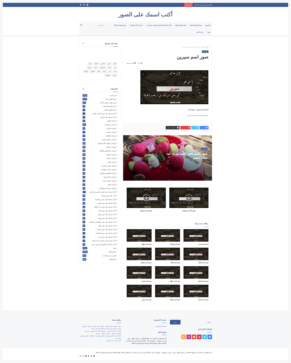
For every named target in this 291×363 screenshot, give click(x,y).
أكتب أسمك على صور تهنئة (107, 218)
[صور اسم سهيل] (139, 235)
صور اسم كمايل (203, 262)
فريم (104, 71)
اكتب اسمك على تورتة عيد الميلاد (105, 207)
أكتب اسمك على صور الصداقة (106, 233)
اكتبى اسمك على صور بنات (107, 237)
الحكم (103, 63)
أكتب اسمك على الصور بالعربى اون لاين (159, 25)
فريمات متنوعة (111, 132)
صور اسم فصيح (203, 281)
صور (209, 32)
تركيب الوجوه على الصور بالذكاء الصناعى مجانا (106, 328)
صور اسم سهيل (146, 244)
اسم (109, 63)
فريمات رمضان (111, 147)
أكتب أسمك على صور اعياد (107, 211)
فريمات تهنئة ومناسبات (108, 166)
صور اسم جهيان (175, 299)
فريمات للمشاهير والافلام (107, 151)
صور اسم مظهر (175, 281)
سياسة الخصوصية (161, 326)
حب (115, 67)
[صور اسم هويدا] (167, 235)
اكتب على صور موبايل (108, 196)
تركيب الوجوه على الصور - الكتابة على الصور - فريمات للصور (101, 326)
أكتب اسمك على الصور (114, 340)
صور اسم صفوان (146, 262)
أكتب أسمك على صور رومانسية (105, 199)
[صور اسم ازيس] (139, 272)
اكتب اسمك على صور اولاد (107, 226)
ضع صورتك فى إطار (120, 25)
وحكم (114, 75)
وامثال (86, 71)
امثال (90, 63)
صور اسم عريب (203, 244)
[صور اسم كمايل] (195, 254)
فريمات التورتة (111, 128)
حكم (109, 67)
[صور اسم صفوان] (139, 254)
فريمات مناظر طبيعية (109, 139)
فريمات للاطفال (111, 136)
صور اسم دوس (147, 299)
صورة (89, 67)
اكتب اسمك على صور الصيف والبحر (104, 113)
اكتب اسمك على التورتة (108, 117)
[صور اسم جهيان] (167, 291)
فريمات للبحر (111, 162)
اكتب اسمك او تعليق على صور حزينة (104, 244)
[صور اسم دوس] (139, 291)
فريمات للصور (111, 121)
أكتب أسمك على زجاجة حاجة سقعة (104, 241)
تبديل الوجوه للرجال (196, 25)
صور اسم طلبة (175, 262)
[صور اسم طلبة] (167, 254)
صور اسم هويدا (175, 244)
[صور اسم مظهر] (167, 272)
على (115, 71)
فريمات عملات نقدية (109, 181)
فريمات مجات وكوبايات (108, 169)
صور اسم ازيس (146, 281)
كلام (99, 71)
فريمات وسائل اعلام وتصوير (106, 143)
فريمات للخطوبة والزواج (108, 173)
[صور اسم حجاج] (195, 291)
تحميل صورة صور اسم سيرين (197, 115)
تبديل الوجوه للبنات (181, 25)
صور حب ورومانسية (109, 255)
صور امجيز (200, 32)
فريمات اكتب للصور (136, 25)
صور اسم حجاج (203, 299)
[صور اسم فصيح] (195, 272)
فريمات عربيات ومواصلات (107, 188)
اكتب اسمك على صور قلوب (107, 203)
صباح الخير (112, 259)
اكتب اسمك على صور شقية (107, 214)
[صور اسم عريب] (195, 235)
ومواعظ (107, 75)
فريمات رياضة (111, 158)
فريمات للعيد (112, 184)
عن (110, 71)
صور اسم (197, 47)
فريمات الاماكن (111, 154)
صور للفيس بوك (110, 99)
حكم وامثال (112, 252)
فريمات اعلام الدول (109, 177)
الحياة (96, 63)
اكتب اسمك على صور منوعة (106, 229)
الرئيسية (207, 25)
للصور (92, 71)
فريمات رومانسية (110, 124)
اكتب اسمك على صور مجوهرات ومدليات (102, 222)
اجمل (114, 63)
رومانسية (102, 67)
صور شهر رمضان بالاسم (108, 103)
